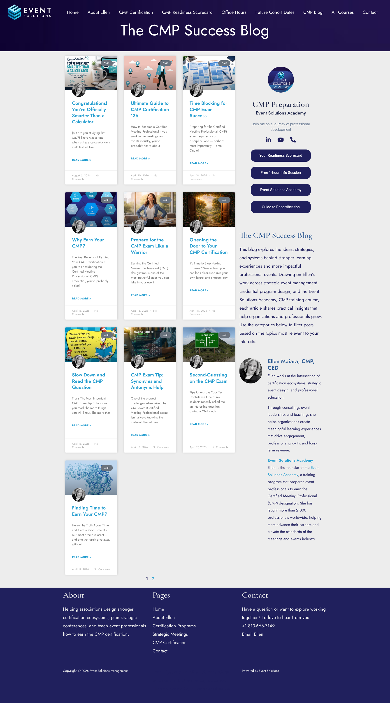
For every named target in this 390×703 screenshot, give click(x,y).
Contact (370, 12)
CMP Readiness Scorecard (187, 12)
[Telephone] (293, 139)
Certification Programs (174, 626)
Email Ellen (252, 634)
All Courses (343, 12)
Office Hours (234, 12)
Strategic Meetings (170, 634)
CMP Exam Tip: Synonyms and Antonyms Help (147, 381)
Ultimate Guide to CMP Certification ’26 (150, 109)
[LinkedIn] (268, 139)
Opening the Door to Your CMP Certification (209, 246)
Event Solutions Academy (290, 460)
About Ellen (99, 12)
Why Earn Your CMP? (88, 242)
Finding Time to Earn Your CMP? (89, 510)
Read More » (81, 160)
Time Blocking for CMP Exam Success (208, 109)
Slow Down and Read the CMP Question (88, 381)
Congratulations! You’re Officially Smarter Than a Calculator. (89, 112)
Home (73, 12)
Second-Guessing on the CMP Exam (209, 377)
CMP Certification (136, 12)
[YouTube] (280, 139)
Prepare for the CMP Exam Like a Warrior (149, 246)
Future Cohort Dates (274, 12)
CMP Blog (313, 12)
